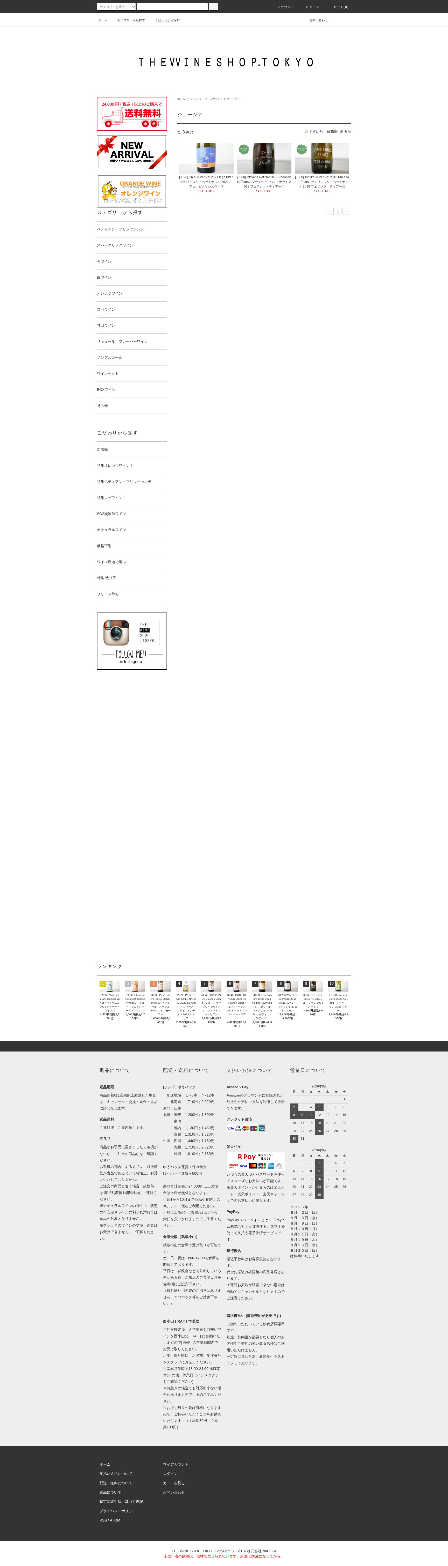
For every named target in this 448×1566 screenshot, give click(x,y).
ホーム (103, 20)
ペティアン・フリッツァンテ (206, 99)
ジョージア (233, 99)
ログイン (312, 7)
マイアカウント (175, 1464)
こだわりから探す (167, 20)
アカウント (286, 7)
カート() (340, 7)
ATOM (115, 1520)
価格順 (332, 131)
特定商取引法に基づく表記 (121, 1502)
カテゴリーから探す (131, 20)
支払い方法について (116, 1474)
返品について (110, 1492)
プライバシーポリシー (118, 1511)
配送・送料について (116, 1483)
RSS (103, 1520)
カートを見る (174, 1483)
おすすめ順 (314, 131)
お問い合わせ (318, 20)
